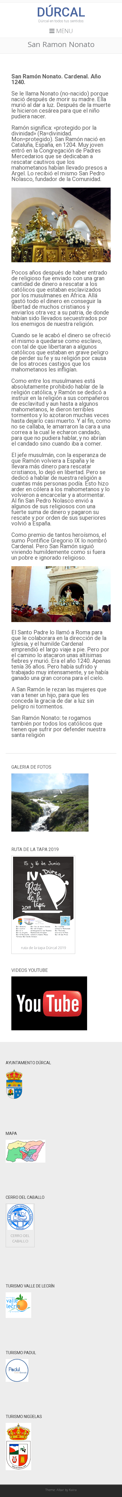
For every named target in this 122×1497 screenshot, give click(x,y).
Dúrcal (61, 12)
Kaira (73, 1490)
